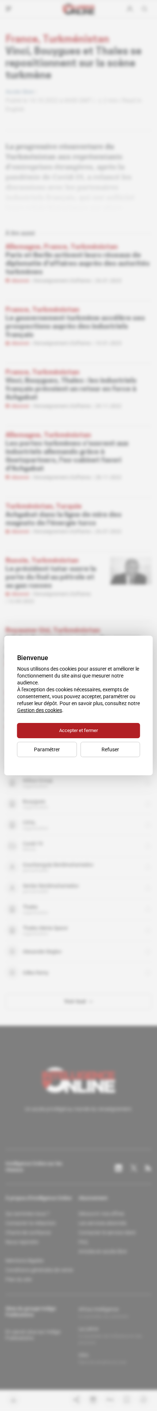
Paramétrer (47, 749)
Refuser (110, 749)
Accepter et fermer (78, 730)
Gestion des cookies (39, 710)
